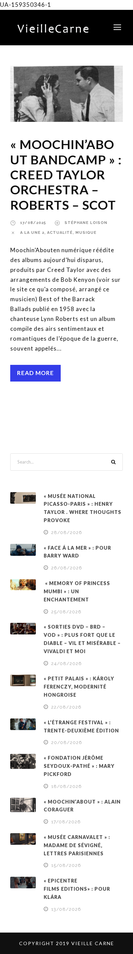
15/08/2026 (66, 865)
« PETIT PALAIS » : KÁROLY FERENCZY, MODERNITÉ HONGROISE (79, 687)
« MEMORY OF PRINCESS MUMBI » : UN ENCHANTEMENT (77, 591)
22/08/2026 (66, 707)
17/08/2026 (66, 821)
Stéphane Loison (85, 223)
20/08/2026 (66, 742)
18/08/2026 (66, 786)
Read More (35, 372)
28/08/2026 (66, 532)
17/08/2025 (33, 223)
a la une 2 (32, 232)
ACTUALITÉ (60, 232)
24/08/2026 (66, 663)
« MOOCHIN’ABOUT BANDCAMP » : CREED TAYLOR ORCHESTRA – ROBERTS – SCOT (66, 174)
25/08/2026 (66, 611)
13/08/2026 (66, 909)
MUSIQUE (86, 232)
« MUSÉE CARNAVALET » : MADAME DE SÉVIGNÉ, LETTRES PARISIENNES (77, 845)
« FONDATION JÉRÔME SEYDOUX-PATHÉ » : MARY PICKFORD (79, 766)
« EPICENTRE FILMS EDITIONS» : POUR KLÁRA (77, 889)
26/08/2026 (66, 567)
